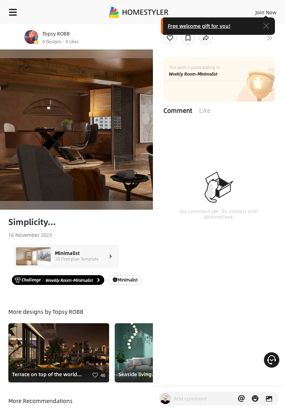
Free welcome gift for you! (199, 25)
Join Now (266, 12)
